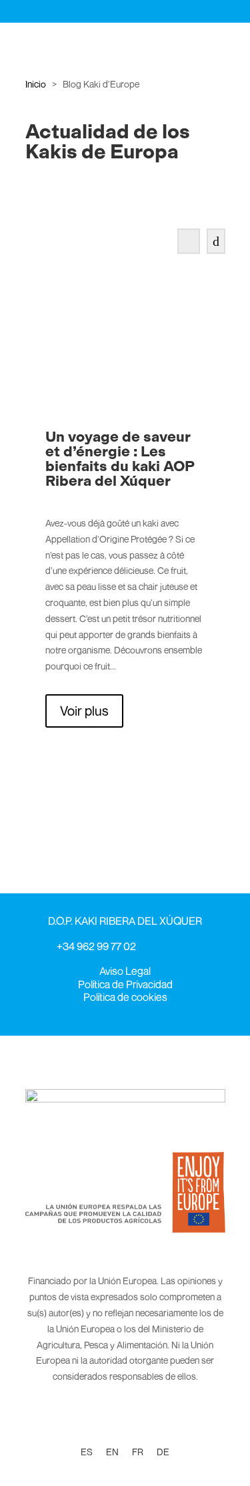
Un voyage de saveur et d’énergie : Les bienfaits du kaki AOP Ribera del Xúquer (119, 459)
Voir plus (84, 710)
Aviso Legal (125, 971)
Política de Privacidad (125, 984)
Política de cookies (125, 997)
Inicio (35, 84)
